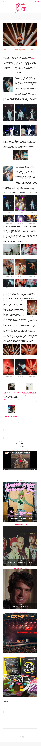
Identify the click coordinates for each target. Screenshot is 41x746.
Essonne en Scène (33, 58)
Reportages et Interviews (18, 47)
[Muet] (34, 469)
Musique (20, 560)
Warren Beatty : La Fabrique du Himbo (20, 606)
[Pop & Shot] (20, 8)
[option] (21, 502)
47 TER (10, 226)
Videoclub (26, 167)
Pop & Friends (5, 474)
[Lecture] (4, 469)
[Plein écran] (36, 469)
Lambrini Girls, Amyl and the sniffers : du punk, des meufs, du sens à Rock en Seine (20, 649)
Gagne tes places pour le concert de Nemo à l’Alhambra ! (20, 518)
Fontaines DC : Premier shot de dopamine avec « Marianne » (20, 562)
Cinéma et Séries (20, 604)
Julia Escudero (21, 52)
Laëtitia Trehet (24, 401)
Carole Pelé (17, 77)
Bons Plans (20, 516)
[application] (21, 460)
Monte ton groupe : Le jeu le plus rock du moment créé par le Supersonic (20, 694)
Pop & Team (5, 476)
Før (22, 142)
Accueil (19, 18)
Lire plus (20, 429)
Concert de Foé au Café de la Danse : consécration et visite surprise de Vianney (29, 394)
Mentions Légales (6, 724)
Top (37, 744)
